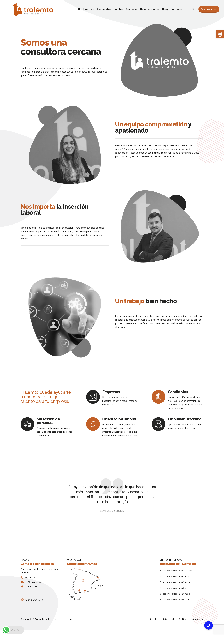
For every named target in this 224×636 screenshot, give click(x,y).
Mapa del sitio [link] (197, 619)
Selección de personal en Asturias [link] (175, 599)
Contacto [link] (176, 9)
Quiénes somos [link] (150, 9)
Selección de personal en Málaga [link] (175, 582)
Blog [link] (165, 9)
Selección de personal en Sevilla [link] (174, 588)
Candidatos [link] (104, 9)
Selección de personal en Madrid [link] (174, 576)
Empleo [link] (118, 9)
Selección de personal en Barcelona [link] (176, 570)
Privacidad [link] (153, 619)
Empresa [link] (88, 9)
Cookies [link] (182, 619)
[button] (208, 625)
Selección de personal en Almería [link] (175, 593)
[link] (220, 34)
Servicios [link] (131, 9)
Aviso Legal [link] (168, 619)
